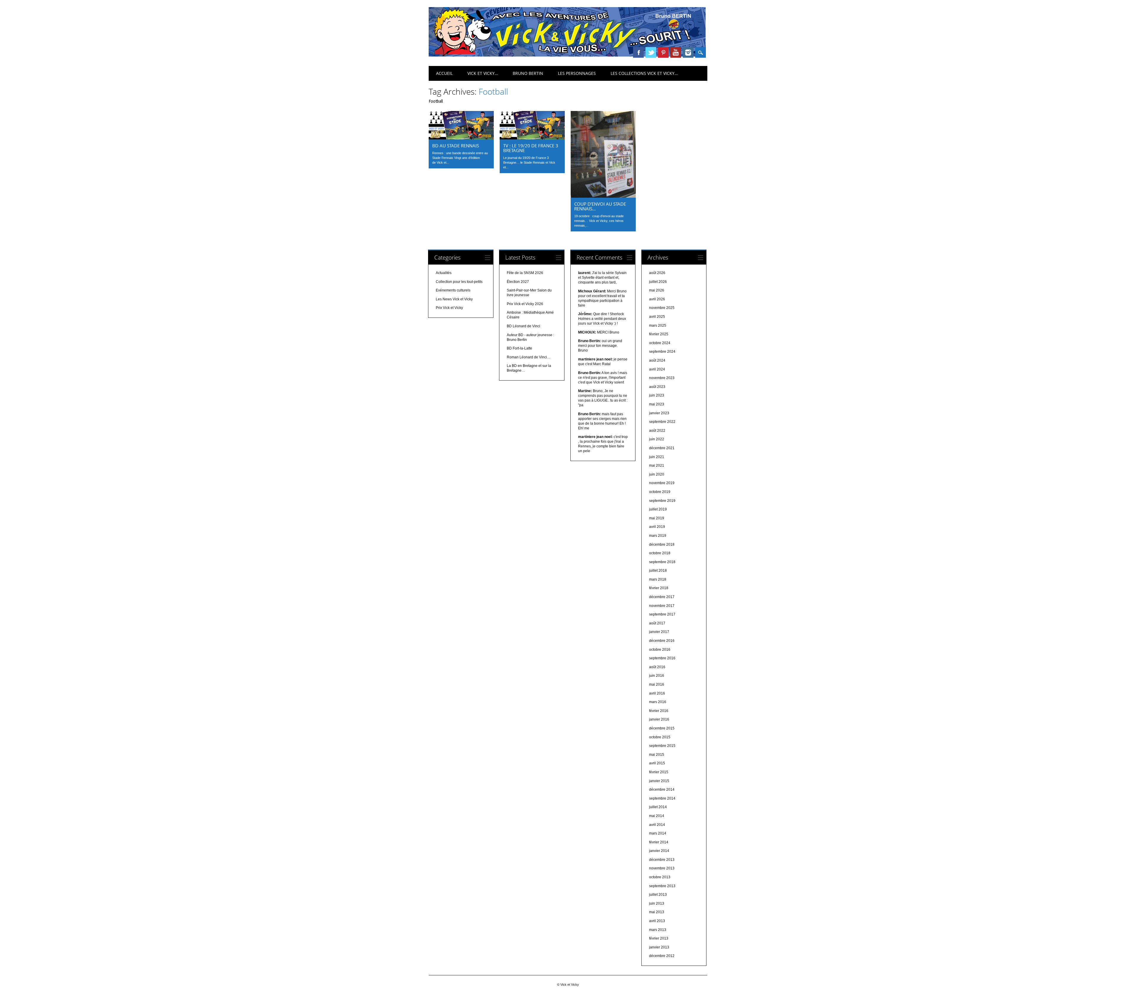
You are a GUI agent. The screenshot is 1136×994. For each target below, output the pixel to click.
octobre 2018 (659, 553)
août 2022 (657, 430)
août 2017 (657, 623)
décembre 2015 (661, 728)
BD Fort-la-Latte (519, 348)
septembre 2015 (662, 746)
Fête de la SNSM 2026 (525, 273)
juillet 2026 (658, 282)
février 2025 (658, 334)
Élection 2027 (518, 282)
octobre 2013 (659, 877)
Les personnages (577, 73)
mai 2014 (656, 816)
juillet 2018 (658, 570)
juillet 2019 (658, 509)
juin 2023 (656, 395)
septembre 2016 (662, 658)
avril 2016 (657, 693)
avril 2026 (657, 299)
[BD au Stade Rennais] (461, 138)
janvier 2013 (659, 947)
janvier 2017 (659, 632)
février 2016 (658, 711)
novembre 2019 (661, 483)
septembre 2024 (662, 351)
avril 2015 (657, 763)
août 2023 (657, 387)
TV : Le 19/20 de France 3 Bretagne (530, 148)
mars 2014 (657, 833)
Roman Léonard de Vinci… (529, 357)
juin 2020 (656, 474)
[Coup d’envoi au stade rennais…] (603, 196)
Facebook (638, 52)
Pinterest (663, 52)
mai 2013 (656, 912)
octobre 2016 (659, 649)
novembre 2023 (661, 378)
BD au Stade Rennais (455, 146)
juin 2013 (656, 903)
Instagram (688, 52)
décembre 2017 (661, 597)
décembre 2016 (661, 641)
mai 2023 (656, 404)
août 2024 (657, 360)
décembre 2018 (661, 544)
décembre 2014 (661, 789)
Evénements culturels (453, 290)
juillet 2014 (658, 807)
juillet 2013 (658, 894)
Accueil (444, 73)
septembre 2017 (662, 614)
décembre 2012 (661, 956)
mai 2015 (656, 755)
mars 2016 (657, 702)
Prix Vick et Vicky (449, 308)
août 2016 (657, 667)
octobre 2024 (659, 343)
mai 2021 (656, 465)
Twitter (651, 52)
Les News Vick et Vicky (454, 299)
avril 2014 (657, 825)
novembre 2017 (661, 606)
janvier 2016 (659, 719)
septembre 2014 (662, 798)
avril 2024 (657, 369)
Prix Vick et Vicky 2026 (525, 304)
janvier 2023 (659, 413)
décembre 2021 (661, 448)
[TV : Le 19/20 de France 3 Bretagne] (532, 138)
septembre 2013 (662, 886)
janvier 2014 (659, 851)
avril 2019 (657, 527)
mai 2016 (656, 684)
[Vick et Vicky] (567, 55)
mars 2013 (657, 930)
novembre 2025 (661, 308)
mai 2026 (656, 290)
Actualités (443, 273)
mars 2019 (657, 536)
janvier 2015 (659, 781)
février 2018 (658, 588)
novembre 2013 (661, 868)
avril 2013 (657, 921)
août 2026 (657, 273)
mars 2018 (657, 579)
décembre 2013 (661, 860)
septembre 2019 (662, 501)
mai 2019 (656, 518)
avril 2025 (657, 317)
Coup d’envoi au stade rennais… (600, 206)
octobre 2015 (659, 737)
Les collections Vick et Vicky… (644, 73)
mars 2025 (657, 325)
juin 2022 (656, 439)
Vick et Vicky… (482, 73)
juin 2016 (656, 676)
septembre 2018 (662, 562)
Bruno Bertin (528, 73)
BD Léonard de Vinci (523, 326)
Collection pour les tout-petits (459, 282)
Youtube (675, 52)
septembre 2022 (662, 422)
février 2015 (658, 772)
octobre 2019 (659, 492)
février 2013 (658, 938)
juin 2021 (656, 457)
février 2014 (658, 842)
